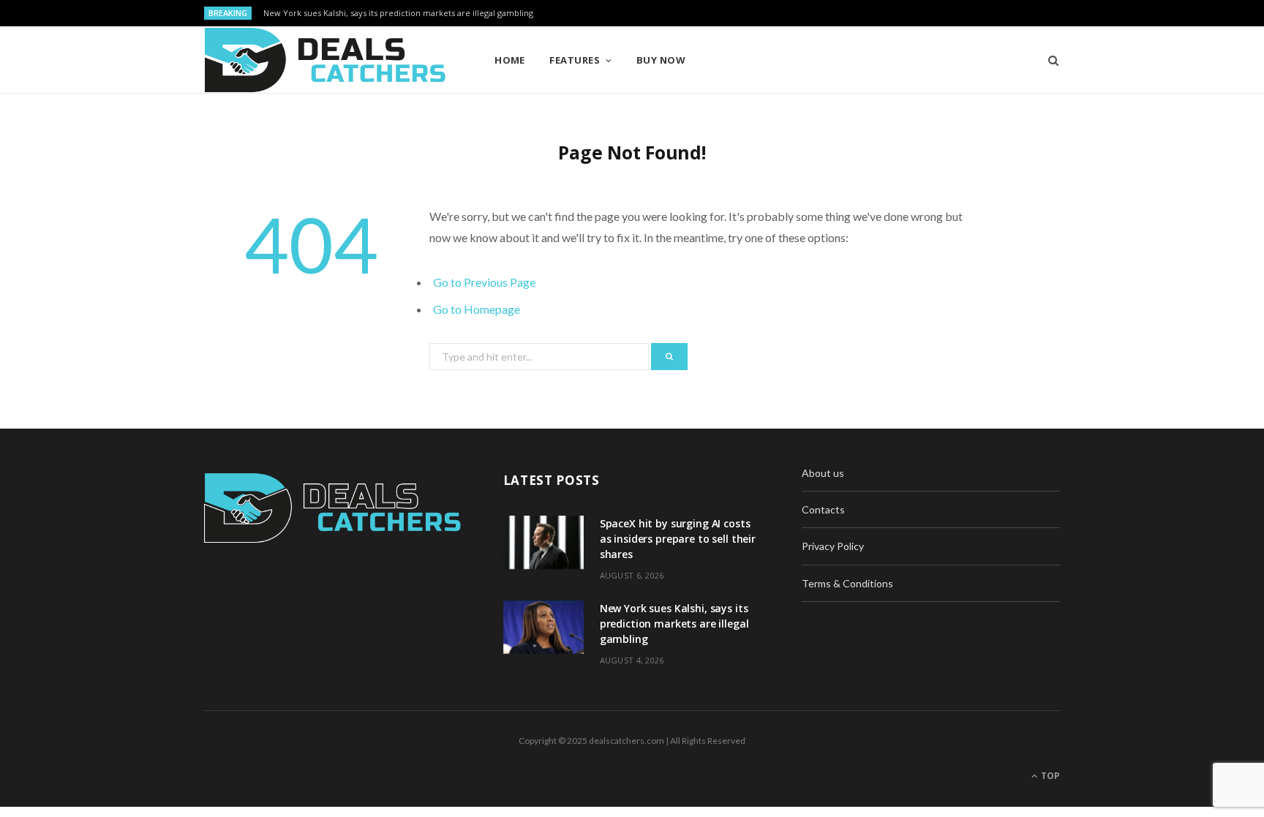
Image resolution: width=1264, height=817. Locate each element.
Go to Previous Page (484, 282)
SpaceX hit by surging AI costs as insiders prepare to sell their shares (678, 538)
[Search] (1048, 60)
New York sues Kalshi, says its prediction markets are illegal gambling (398, 13)
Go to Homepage (476, 309)
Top (1049, 775)
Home (509, 60)
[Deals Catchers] (325, 60)
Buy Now (660, 60)
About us (823, 473)
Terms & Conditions (847, 583)
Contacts (823, 509)
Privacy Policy (833, 546)
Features (574, 60)
